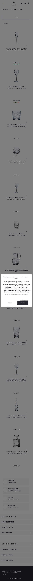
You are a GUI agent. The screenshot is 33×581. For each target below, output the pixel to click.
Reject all (10, 302)
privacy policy (25, 294)
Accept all (23, 302)
